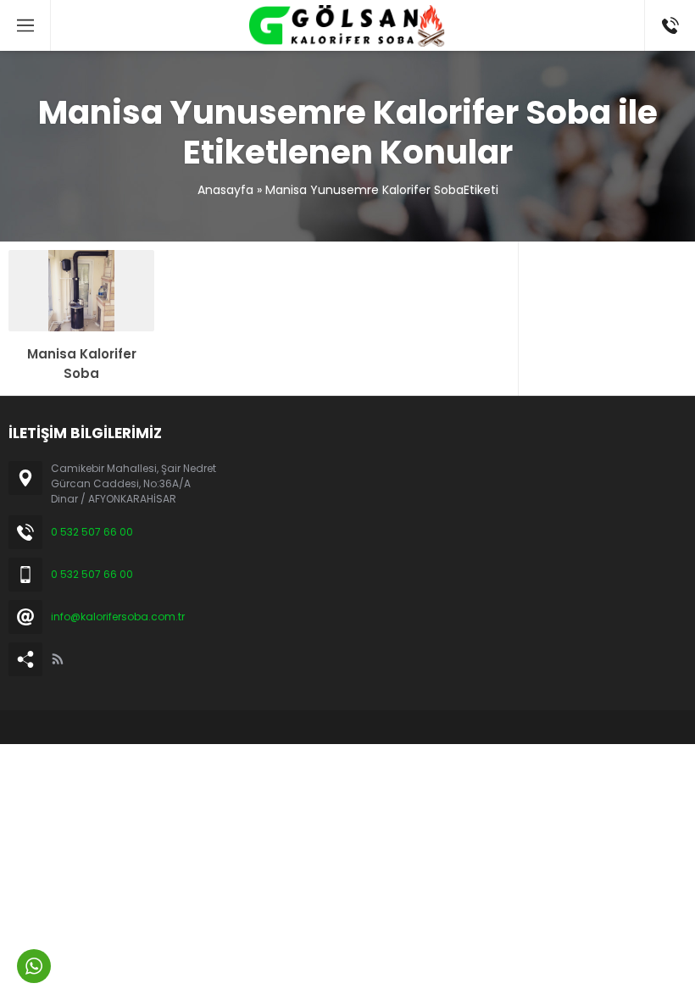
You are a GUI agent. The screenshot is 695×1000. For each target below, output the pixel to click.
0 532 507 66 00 (92, 532)
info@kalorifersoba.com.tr (118, 616)
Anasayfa (225, 189)
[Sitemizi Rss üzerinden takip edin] (57, 659)
